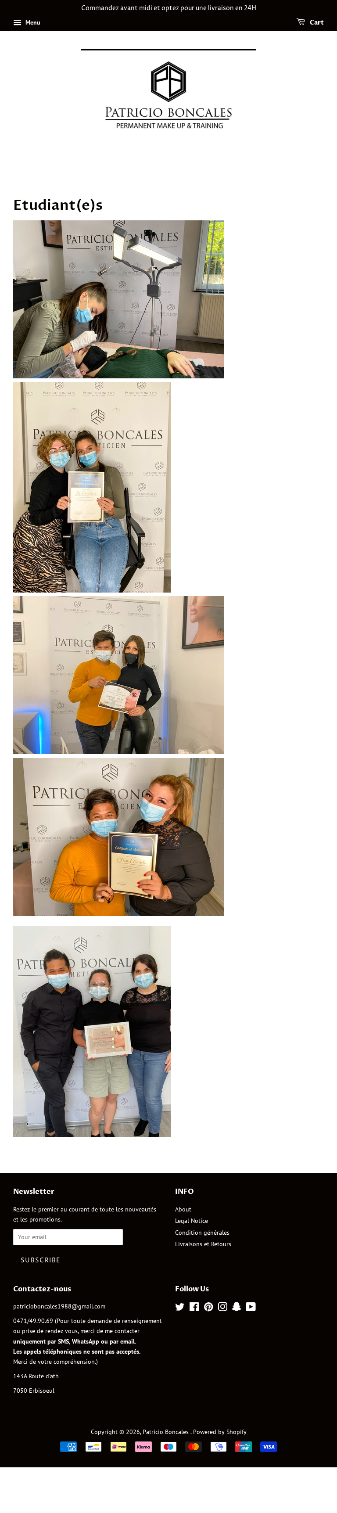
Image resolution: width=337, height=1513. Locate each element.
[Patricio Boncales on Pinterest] (208, 1308)
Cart (316, 22)
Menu (32, 22)
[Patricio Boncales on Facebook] (194, 1308)
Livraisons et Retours (203, 1244)
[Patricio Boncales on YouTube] (251, 1308)
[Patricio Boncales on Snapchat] (236, 1308)
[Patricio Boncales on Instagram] (222, 1308)
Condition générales (202, 1232)
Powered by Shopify (220, 1432)
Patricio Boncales (166, 1432)
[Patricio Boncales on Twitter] (180, 1308)
